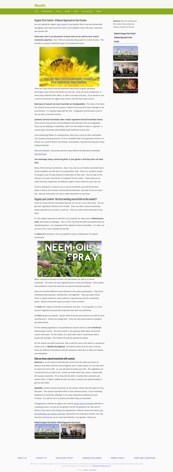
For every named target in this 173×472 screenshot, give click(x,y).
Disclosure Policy (64, 458)
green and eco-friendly (83, 403)
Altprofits (40, 5)
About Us (22, 458)
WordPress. (93, 470)
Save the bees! (40, 154)
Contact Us (41, 458)
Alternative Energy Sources (101, 466)
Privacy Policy (117, 458)
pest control (62, 24)
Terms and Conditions (144, 458)
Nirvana (86, 470)
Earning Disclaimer (92, 458)
